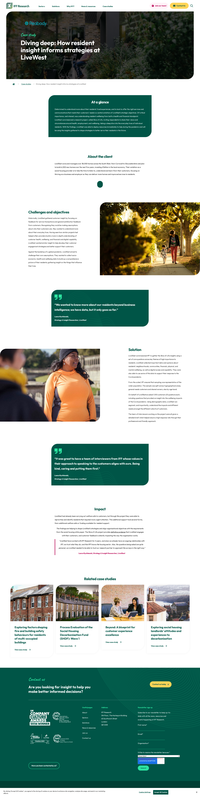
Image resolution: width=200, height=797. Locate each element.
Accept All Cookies (160, 792)
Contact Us (180, 6)
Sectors (42, 6)
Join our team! (160, 6)
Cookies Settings (145, 792)
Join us (84, 733)
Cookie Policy (13, 793)
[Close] (196, 792)
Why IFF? (70, 6)
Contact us (86, 738)
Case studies (108, 6)
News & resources (88, 6)
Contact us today (159, 684)
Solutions (56, 6)
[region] (100, 792)
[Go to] (13, 84)
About (84, 712)
